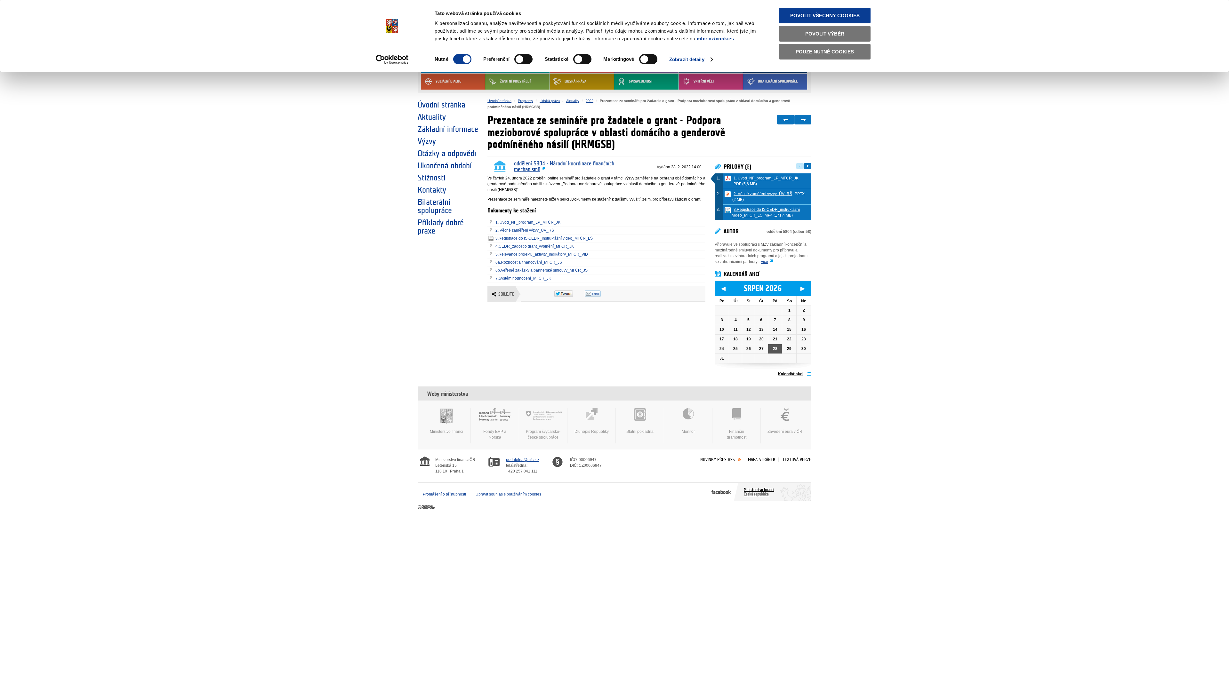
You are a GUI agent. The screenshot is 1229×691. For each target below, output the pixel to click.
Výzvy (427, 141)
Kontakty (432, 190)
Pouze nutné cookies (825, 51)
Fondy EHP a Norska (494, 434)
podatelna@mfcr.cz (522, 459)
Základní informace (448, 129)
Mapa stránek (761, 459)
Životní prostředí (515, 81)
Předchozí (800, 166)
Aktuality (432, 117)
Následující (807, 166)
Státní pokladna (640, 431)
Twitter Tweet (569, 293)
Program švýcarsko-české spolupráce (543, 434)
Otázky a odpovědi (447, 153)
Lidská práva (575, 81)
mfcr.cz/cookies (715, 38)
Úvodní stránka (441, 105)
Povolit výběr (824, 33)
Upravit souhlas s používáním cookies (508, 494)
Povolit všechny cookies (825, 15)
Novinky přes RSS (717, 459)
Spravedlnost (641, 81)
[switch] (523, 59)
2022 (589, 101)
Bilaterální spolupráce (778, 81)
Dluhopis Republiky (591, 431)
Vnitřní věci (704, 81)
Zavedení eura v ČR (784, 431)
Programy (525, 101)
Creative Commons (427, 507)
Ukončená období (445, 166)
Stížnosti (432, 178)
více (764, 261)
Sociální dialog (449, 81)
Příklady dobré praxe (441, 227)
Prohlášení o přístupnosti (444, 494)
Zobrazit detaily (686, 59)
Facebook (721, 491)
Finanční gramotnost (736, 434)
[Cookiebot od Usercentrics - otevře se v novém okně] (392, 59)
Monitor (688, 431)
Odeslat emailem (600, 293)
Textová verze (797, 459)
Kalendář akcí (790, 374)
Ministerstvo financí (446, 431)
